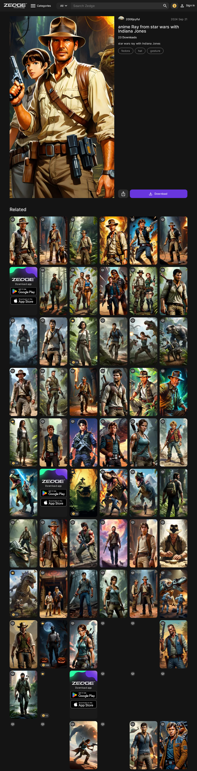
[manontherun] (23, 695)
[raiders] (143, 594)
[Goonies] (173, 442)
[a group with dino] (173, 594)
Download (160, 193)
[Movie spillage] (53, 240)
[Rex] (143, 695)
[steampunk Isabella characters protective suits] (143, 291)
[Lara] (143, 341)
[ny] (83, 291)
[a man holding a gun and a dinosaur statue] (173, 341)
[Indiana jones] (143, 392)
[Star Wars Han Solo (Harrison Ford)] (143, 240)
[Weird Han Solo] (113, 442)
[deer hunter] (53, 291)
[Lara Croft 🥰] (143, 442)
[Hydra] (173, 291)
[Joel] (173, 493)
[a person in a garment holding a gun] (83, 745)
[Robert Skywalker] (143, 543)
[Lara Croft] (83, 644)
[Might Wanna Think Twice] (173, 644)
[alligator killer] (23, 543)
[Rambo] (83, 543)
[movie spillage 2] (53, 594)
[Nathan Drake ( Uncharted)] (113, 392)
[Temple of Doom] (53, 543)
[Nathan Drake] (23, 341)
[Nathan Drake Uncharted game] (143, 745)
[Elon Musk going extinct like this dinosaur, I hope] (143, 493)
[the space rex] (23, 493)
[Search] (165, 6)
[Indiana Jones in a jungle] (83, 240)
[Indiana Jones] (173, 392)
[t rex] (113, 493)
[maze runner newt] (173, 695)
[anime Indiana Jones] (113, 240)
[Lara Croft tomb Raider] (113, 594)
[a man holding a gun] (113, 543)
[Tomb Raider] (53, 745)
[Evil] (83, 594)
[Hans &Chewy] (173, 745)
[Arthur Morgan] (23, 745)
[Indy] (23, 392)
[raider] (23, 240)
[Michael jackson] (83, 442)
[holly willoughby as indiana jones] (113, 695)
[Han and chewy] (113, 291)
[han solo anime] (53, 442)
